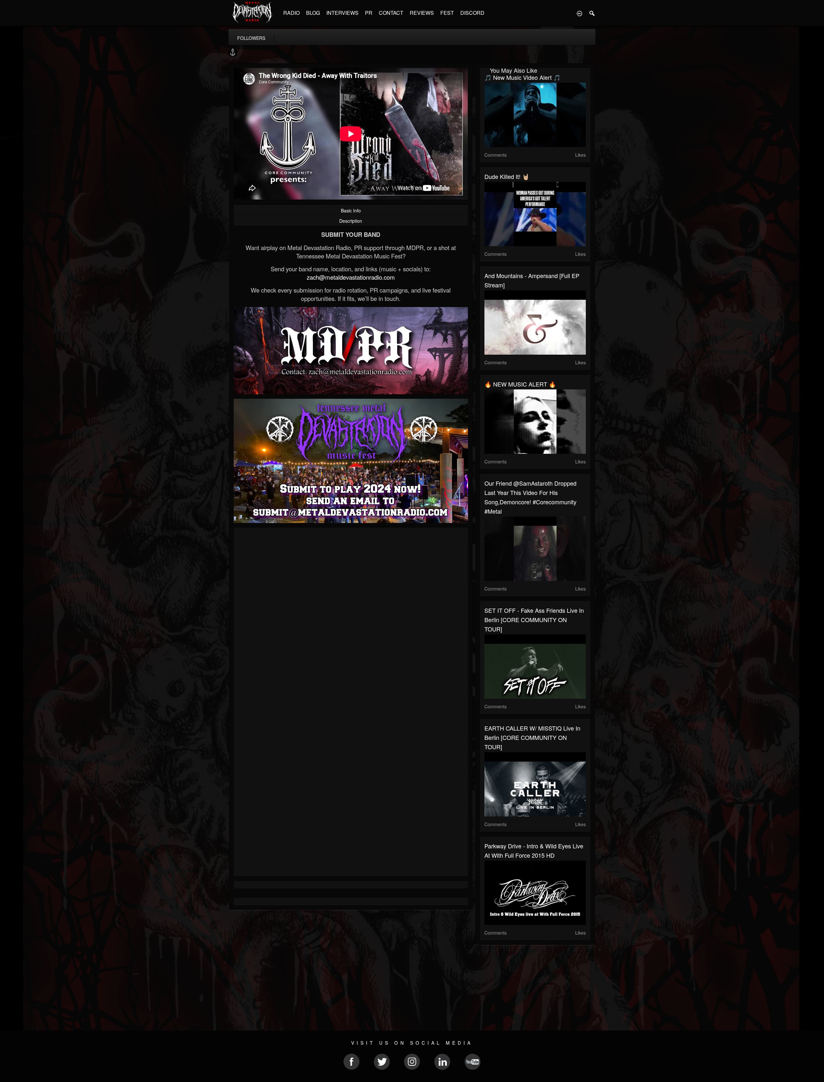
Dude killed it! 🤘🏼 (506, 176)
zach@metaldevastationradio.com (351, 277)
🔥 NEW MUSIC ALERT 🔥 (520, 384)
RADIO (291, 12)
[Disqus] (351, 618)
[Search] (592, 13)
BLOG (313, 12)
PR (368, 12)
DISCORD (472, 12)
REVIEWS (422, 12)
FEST (447, 12)
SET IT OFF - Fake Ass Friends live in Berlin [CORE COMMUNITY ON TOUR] (534, 619)
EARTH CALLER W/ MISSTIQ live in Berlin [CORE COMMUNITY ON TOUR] (532, 737)
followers (251, 38)
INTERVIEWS (342, 12)
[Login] (579, 13)
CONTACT (391, 12)
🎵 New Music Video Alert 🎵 (522, 77)
